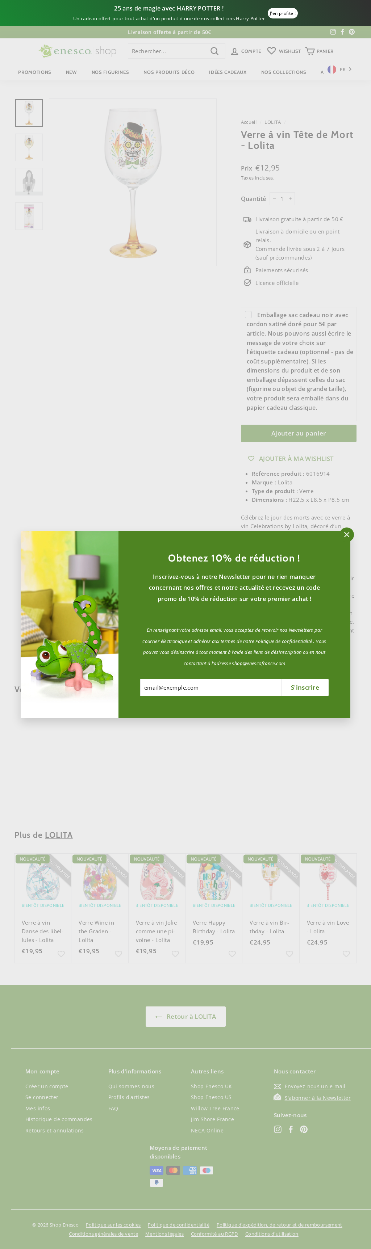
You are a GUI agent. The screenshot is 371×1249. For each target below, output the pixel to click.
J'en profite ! (283, 13)
